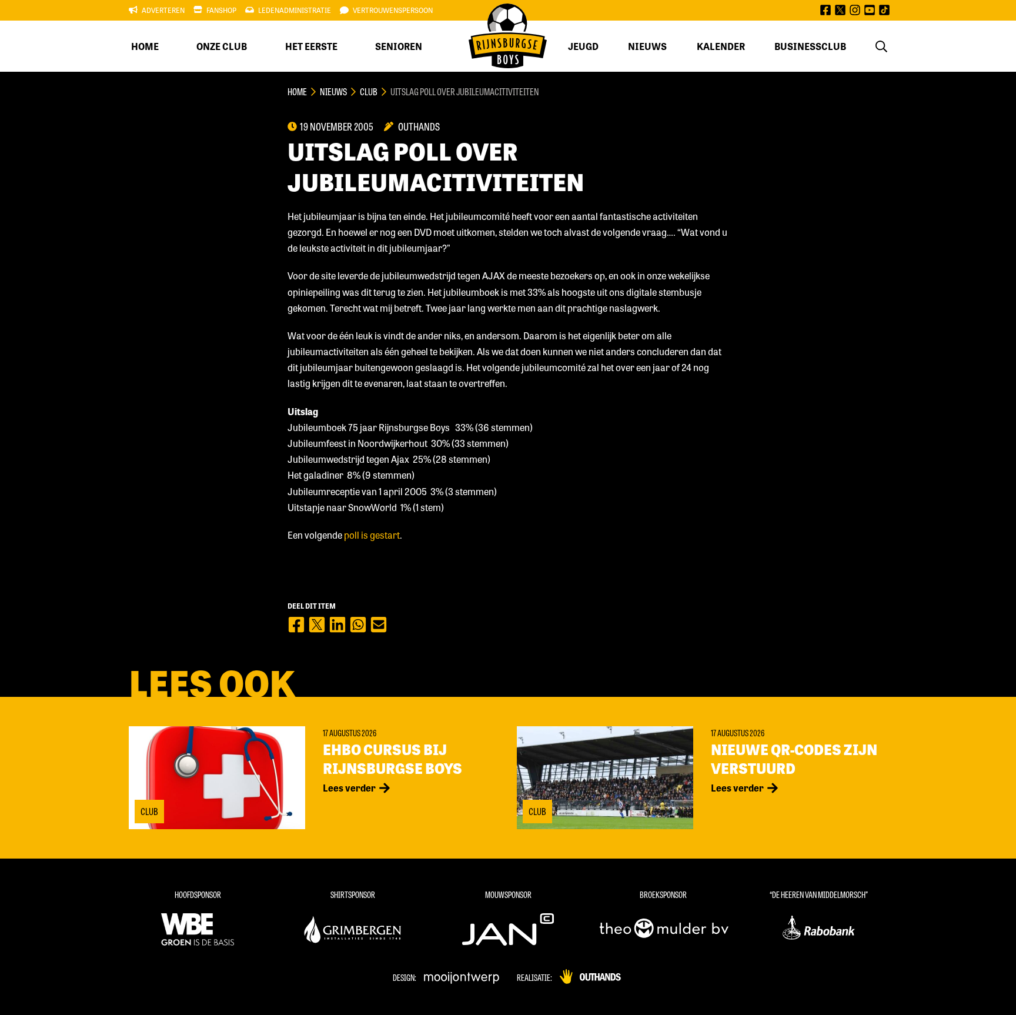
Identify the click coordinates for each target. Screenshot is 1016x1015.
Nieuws (647, 46)
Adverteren (163, 10)
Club (368, 91)
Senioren (398, 46)
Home (145, 46)
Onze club (221, 46)
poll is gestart (372, 535)
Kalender (721, 46)
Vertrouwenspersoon (393, 10)
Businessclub (810, 46)
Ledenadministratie (294, 10)
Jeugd (583, 46)
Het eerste (311, 46)
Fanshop (221, 10)
